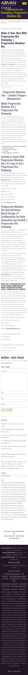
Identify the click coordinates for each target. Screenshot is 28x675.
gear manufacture (18, 622)
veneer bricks (10, 663)
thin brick (9, 654)
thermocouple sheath (19, 640)
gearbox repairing (10, 622)
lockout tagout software (12, 468)
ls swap (9, 615)
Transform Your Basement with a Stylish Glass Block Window (13, 436)
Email (2, 398)
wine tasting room (15, 517)
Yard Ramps (22, 454)
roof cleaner (16, 663)
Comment (4, 371)
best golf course (16, 631)
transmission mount (17, 615)
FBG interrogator (12, 649)
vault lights (7, 619)
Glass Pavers (22, 589)
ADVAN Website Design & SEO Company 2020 (16, 565)
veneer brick (4, 654)
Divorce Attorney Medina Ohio (15, 492)
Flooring (11, 494)
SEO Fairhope (8, 464)
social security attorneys (16, 610)
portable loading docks (11, 503)
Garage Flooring (22, 494)
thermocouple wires (10, 638)
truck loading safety (13, 512)
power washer (20, 624)
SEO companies (9, 612)
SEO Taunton (11, 466)
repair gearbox (18, 619)
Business (11, 485)
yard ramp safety (9, 519)
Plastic (3, 503)
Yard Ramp (4, 456)
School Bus (20, 508)
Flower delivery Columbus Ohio (9, 584)
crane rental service (19, 487)
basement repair (12, 661)
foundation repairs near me (20, 659)
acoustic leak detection (21, 649)
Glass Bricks (3, 592)
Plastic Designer (23, 592)
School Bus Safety (6, 510)
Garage (16, 494)
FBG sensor (4, 652)
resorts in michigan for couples (8, 629)
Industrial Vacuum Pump (8, 496)
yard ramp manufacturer (20, 605)
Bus (8, 485)
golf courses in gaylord (21, 633)
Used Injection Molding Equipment (13, 601)
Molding (21, 499)
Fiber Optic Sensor (15, 578)
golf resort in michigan (20, 629)
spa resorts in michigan (10, 633)
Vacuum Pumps (5, 515)
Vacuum (21, 512)
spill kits (11, 645)
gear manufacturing (12, 624)
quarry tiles (23, 652)
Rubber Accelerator (11, 508)
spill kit (15, 645)
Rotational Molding (18, 505)
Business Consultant (20, 485)
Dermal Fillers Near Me (14, 571)
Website (3, 404)
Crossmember (5, 489)
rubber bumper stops (5, 647)
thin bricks (14, 654)
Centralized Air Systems (7, 487)
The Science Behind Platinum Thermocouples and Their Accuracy (13, 447)
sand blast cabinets (22, 654)
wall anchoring (10, 659)
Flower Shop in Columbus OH (18, 586)
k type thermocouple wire (20, 638)
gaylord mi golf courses (7, 631)
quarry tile (18, 652)
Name (2, 392)
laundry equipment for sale (8, 608)
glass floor (13, 619)
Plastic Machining (7, 594)
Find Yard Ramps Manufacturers (10, 454)
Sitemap (10, 671)
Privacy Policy (16, 671)
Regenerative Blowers (7, 505)
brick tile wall (3, 663)
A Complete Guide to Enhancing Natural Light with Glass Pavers (13, 442)
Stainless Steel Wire (16, 510)
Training (6, 512)
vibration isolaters (21, 645)
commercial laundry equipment (16, 617)
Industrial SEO (11, 456)
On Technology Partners (19, 501)
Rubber (3, 508)
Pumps (20, 503)
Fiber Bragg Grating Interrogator (18, 576)
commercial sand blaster (18, 656)
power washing (12, 626)
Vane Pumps (13, 515)
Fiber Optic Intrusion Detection (12, 574)
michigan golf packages (6, 635)
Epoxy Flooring (14, 596)
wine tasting (20, 515)
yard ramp (12, 605)
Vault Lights (14, 589)
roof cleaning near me (14, 665)
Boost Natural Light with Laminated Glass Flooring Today (12, 431)
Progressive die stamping (8, 64)
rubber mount (14, 647)
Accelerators (4, 482)
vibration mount (21, 647)
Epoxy (6, 494)
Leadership (16, 499)
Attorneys (11, 482)
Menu (24, 3)
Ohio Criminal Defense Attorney (8, 599)
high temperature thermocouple (7, 640)
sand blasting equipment (7, 656)
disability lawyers (6, 610)
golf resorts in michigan (17, 635)
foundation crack (4, 661)
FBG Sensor (5, 578)
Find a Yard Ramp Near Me (8, 461)
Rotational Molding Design (12, 592)
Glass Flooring (6, 589)
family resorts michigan (21, 626)
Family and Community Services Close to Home (12, 425)
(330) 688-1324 (6, 8)
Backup (16, 482)
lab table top (8, 499)
